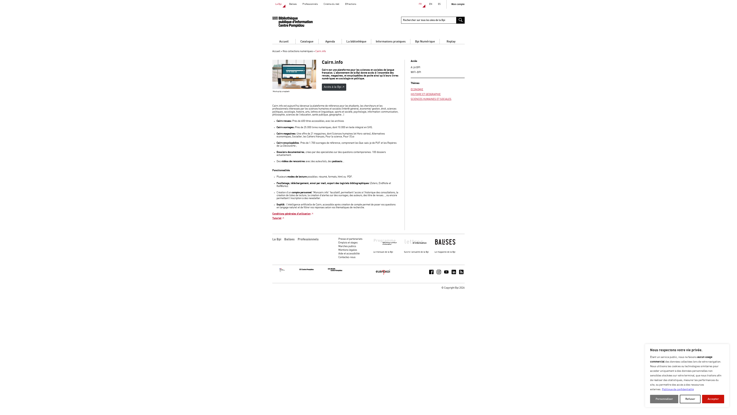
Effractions (350, 4)
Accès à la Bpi (332, 87)
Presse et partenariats (350, 239)
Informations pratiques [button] (391, 41)
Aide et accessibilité (349, 253)
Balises (293, 4)
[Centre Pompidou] (306, 269)
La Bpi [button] (276, 239)
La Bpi (278, 4)
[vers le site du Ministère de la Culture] (282, 271)
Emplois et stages (348, 243)
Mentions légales (347, 250)
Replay (451, 41)
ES (439, 4)
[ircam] (335, 270)
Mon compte (458, 4)
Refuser (690, 399)
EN (430, 4)
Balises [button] (289, 239)
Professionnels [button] (308, 239)
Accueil (284, 41)
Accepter (713, 399)
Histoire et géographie (426, 94)
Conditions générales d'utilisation (291, 213)
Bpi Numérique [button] (425, 41)
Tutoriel (276, 218)
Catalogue (306, 41)
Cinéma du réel (331, 4)
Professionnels (310, 4)
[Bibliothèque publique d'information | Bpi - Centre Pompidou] (292, 22)
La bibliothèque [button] (356, 41)
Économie (417, 89)
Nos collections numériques (298, 51)
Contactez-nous (346, 257)
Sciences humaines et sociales (431, 99)
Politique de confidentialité (678, 389)
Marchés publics (347, 246)
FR (420, 4)
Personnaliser (664, 399)
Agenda (330, 41)
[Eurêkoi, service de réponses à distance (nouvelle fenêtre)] (383, 275)
